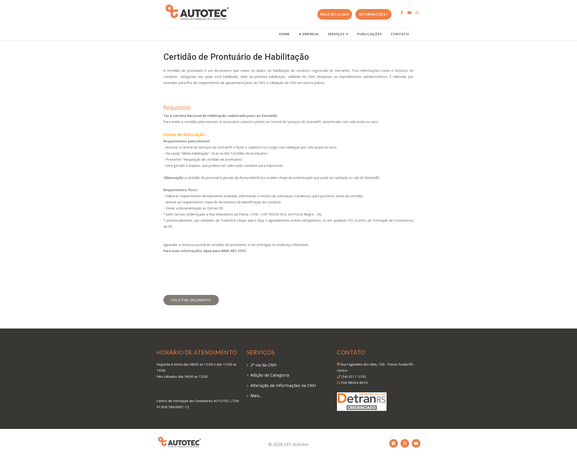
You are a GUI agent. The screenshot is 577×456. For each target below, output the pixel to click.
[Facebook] (402, 12)
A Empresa (309, 34)
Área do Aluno (334, 14)
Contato (400, 34)
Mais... (256, 395)
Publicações (369, 34)
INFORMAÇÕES (372, 14)
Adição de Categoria (269, 375)
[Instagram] (417, 12)
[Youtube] (409, 12)
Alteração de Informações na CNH (283, 385)
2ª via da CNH (263, 365)
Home (284, 34)
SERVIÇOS (336, 34)
